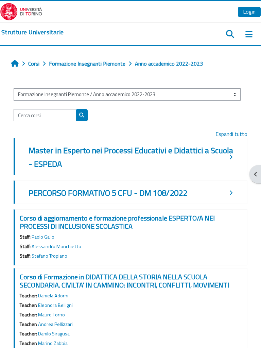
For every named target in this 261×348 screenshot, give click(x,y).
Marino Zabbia (53, 343)
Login (249, 11)
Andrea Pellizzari (55, 324)
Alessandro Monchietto (56, 246)
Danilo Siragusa (54, 333)
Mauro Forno (51, 314)
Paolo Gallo (43, 237)
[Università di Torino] (21, 11)
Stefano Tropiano (49, 256)
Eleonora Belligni (55, 305)
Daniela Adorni (53, 295)
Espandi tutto (231, 134)
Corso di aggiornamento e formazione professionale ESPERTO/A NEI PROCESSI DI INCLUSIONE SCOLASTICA (117, 222)
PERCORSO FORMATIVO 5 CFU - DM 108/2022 (108, 193)
